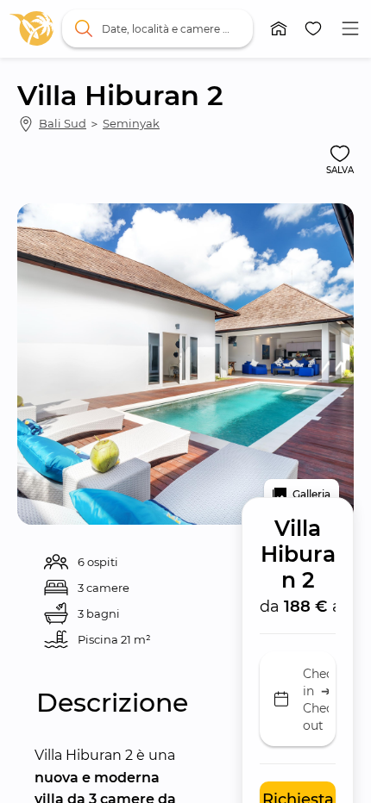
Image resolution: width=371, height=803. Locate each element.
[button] (278, 28)
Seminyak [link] (131, 123)
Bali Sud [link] (62, 123)
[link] (31, 28)
